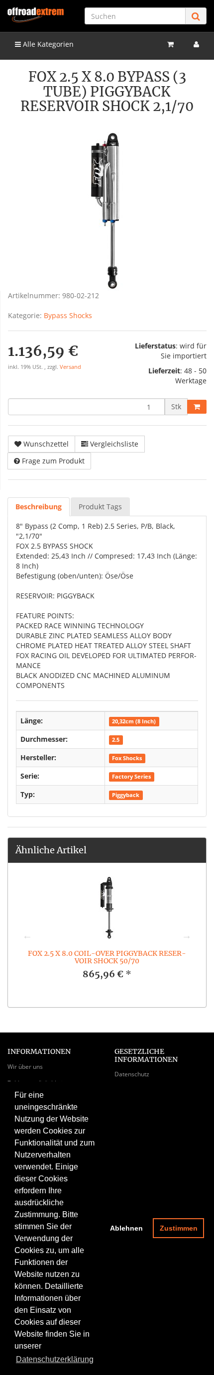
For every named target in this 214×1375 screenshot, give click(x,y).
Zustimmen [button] (179, 1228)
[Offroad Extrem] (35, 14)
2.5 (115, 739)
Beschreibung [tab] (38, 506)
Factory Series (131, 776)
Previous (27, 935)
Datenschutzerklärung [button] (55, 1359)
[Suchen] (196, 16)
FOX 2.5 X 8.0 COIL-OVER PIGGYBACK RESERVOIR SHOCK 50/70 (107, 957)
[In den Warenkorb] (197, 407)
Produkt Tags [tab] (100, 506)
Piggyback (125, 795)
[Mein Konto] (196, 44)
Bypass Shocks (68, 315)
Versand (70, 366)
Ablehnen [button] (126, 1228)
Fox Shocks (127, 758)
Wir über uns (25, 1066)
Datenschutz (131, 1074)
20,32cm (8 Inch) (134, 721)
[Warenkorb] (170, 44)
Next (187, 935)
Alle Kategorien (47, 44)
